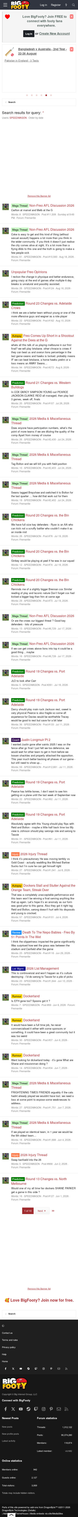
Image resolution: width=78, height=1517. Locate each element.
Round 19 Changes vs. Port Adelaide (38, 702)
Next (40, 1210)
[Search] (73, 5)
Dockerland (25, 996)
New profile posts (10, 1433)
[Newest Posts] (66, 5)
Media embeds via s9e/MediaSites (46, 1513)
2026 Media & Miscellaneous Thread (41, 420)
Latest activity (8, 1440)
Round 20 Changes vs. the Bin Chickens (40, 553)
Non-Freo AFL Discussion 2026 (43, 205)
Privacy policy (9, 1347)
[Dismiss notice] (71, 16)
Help (4, 1354)
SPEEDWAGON (18, 117)
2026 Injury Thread (29, 854)
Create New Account (54, 33)
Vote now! (10, 66)
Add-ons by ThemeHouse (15, 1513)
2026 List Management (35, 968)
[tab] (27, 95)
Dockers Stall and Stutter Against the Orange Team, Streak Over (43, 887)
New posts (7, 1426)
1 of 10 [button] (28, 1210)
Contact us (7, 1332)
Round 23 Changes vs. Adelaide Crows (41, 305)
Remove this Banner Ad (39, 195)
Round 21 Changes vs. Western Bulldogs (41, 384)
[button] (38, 1325)
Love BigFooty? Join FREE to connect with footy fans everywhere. (44, 21)
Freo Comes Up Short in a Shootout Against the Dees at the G (42, 337)
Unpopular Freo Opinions (29, 271)
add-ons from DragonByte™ (44, 1507)
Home (5, 1361)
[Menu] (5, 5)
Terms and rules (10, 1339)
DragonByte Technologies (14, 1510)
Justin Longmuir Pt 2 (31, 739)
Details (31, 1510)
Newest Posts (10, 1418)
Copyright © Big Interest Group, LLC (19, 1394)
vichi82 (68, 1450)
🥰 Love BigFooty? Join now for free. (39, 1300)
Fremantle (30, 217)
